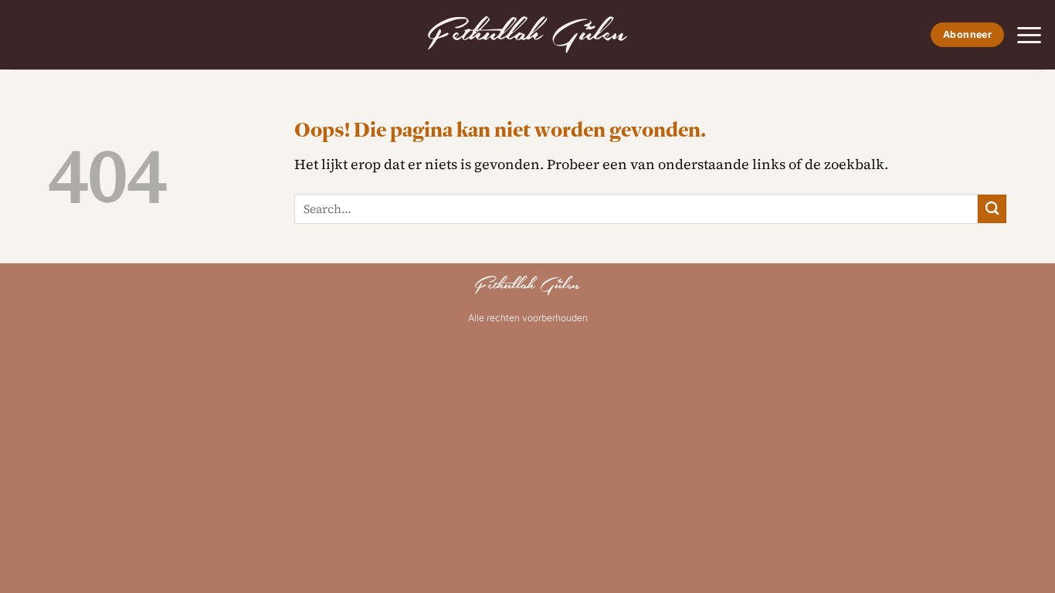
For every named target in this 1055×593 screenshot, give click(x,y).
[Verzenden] (992, 209)
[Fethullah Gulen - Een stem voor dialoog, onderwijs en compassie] (527, 34)
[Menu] (1029, 35)
